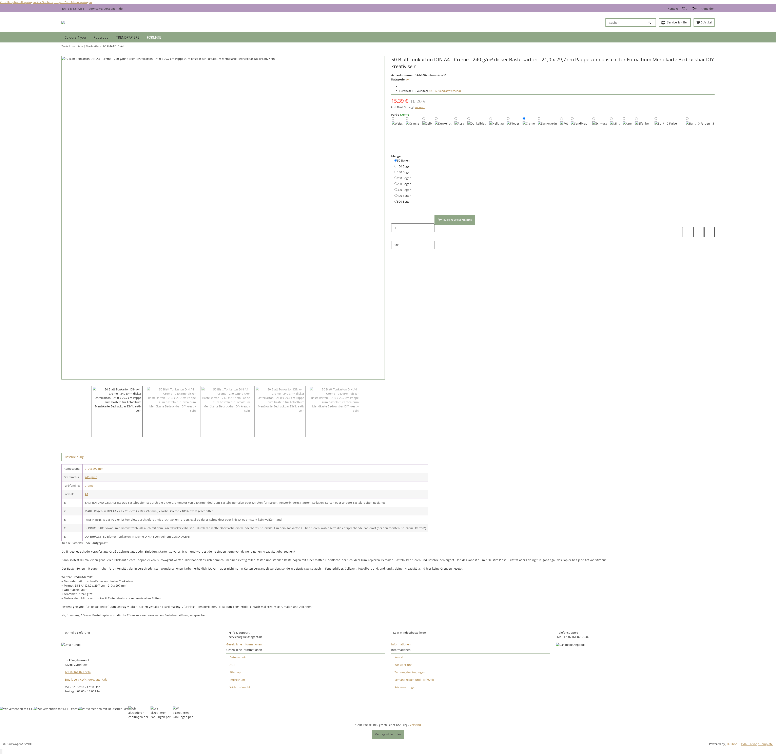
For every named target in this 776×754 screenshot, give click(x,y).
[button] (684, 8)
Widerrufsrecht (240, 687)
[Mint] (615, 123)
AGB (232, 665)
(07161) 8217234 (73, 9)
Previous (84, 407)
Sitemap (235, 672)
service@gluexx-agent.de (106, 9)
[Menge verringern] (394, 219)
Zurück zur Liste (72, 46)
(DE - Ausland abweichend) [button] (445, 91)
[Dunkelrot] (443, 127)
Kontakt (673, 9)
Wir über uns (403, 665)
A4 (408, 79)
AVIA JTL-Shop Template (757, 744)
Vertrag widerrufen (388, 734)
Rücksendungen (405, 687)
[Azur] (627, 123)
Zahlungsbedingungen (409, 672)
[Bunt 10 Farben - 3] (700, 133)
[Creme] (529, 125)
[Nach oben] (1, 751)
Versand (420, 107)
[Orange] (412, 125)
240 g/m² (91, 477)
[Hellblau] (496, 126)
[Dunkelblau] (476, 128)
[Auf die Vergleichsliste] (687, 232)
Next (365, 407)
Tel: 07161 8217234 (78, 672)
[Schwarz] (599, 126)
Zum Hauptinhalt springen (18, 2)
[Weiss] (397, 124)
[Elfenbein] (643, 127)
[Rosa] (459, 124)
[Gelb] (427, 123)
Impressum (237, 680)
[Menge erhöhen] (394, 236)
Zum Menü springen (78, 2)
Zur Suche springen (50, 2)
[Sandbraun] (580, 128)
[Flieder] (513, 125)
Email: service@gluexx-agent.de (86, 679)
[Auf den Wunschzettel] (698, 232)
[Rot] (564, 123)
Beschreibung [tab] (74, 457)
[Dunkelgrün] (547, 128)
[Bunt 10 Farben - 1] (669, 133)
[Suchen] (651, 22)
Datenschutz (238, 657)
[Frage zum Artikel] (709, 232)
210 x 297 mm (94, 469)
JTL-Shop (732, 744)
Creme (89, 486)
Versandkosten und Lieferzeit (414, 680)
